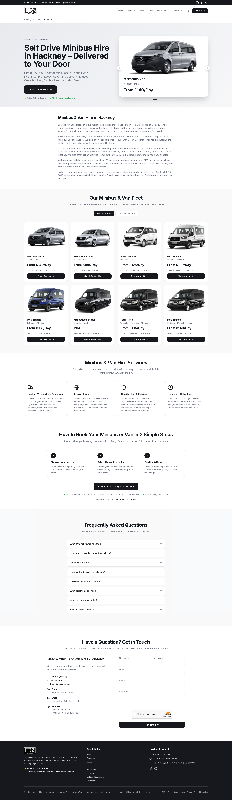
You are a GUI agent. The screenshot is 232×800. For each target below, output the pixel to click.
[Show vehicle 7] (170, 99)
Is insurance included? (80, 562)
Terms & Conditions (176, 792)
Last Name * (159, 658)
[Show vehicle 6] (168, 99)
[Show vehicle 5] (165, 99)
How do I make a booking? (82, 609)
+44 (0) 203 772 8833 (63, 692)
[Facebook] (201, 2)
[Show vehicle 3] (161, 99)
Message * (124, 691)
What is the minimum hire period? (86, 544)
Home (120, 11)
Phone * (123, 680)
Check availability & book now (116, 486)
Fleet (150, 11)
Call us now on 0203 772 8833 (121, 499)
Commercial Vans (127, 213)
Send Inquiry (152, 724)
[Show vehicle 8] (173, 99)
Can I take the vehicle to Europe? (86, 581)
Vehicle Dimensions (95, 777)
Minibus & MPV (104, 213)
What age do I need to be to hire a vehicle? (90, 553)
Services (131, 11)
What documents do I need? (83, 590)
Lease (141, 11)
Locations (177, 11)
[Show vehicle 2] (158, 99)
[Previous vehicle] (119, 68)
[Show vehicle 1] (155, 99)
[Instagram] (197, 2)
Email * (122, 669)
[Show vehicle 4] (163, 99)
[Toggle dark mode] (206, 2)
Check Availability (38, 89)
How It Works (162, 11)
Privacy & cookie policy (197, 792)
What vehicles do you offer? (83, 600)
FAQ (187, 11)
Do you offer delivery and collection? (87, 572)
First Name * (125, 658)
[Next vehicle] (207, 68)
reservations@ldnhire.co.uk (65, 701)
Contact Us (200, 11)
